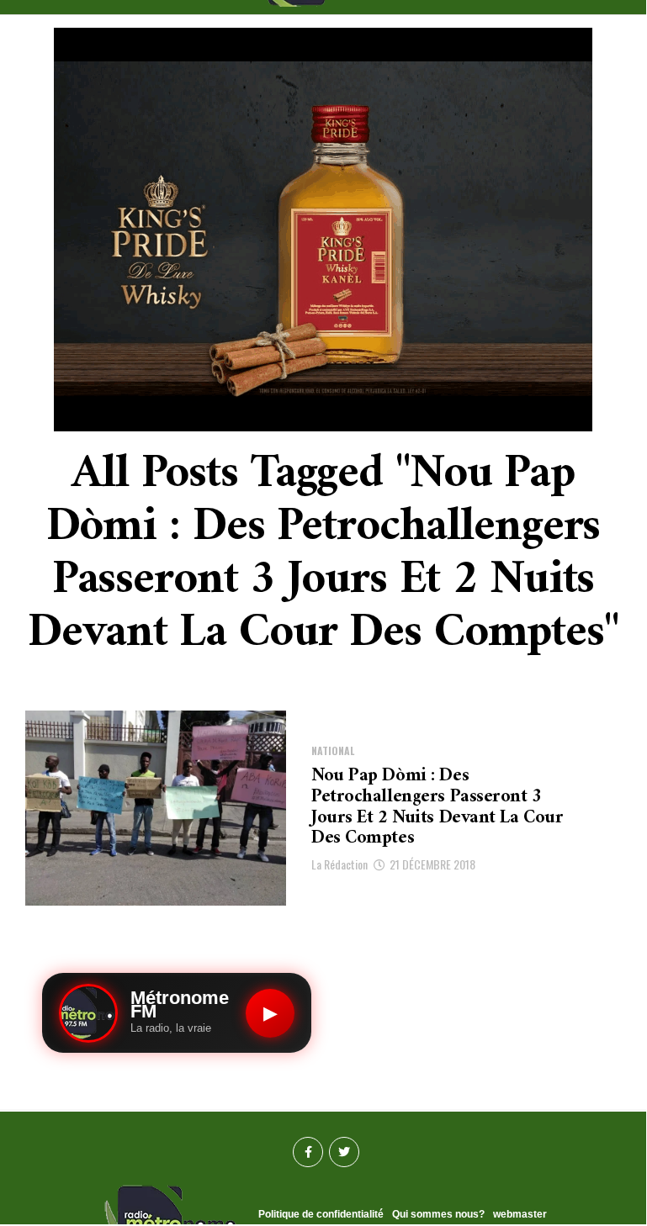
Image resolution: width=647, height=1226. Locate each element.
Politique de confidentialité (321, 1214)
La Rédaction (339, 864)
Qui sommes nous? (438, 1214)
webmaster (520, 1214)
